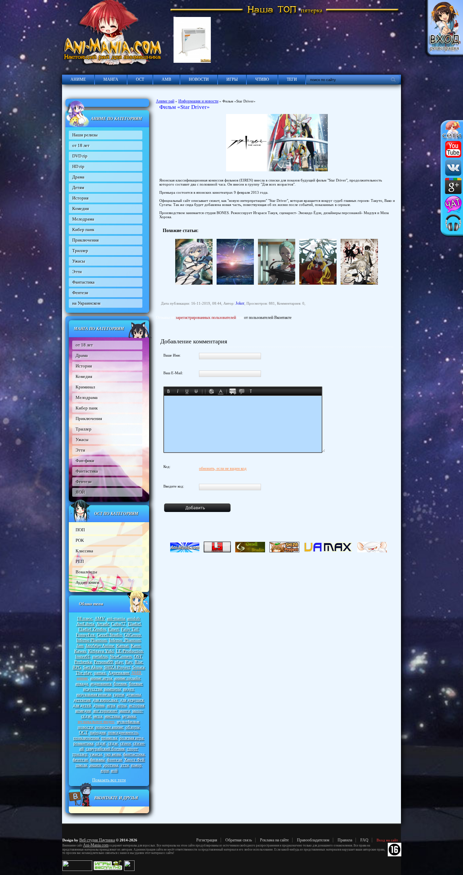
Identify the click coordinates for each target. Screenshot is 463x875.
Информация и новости (198, 101)
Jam (79, 645)
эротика (110, 764)
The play (84, 672)
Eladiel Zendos (92, 629)
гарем (118, 694)
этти (124, 764)
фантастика (134, 754)
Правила (345, 840)
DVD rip (79, 155)
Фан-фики (85, 460)
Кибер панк (83, 229)
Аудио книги (87, 582)
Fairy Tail (130, 629)
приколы (109, 737)
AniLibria (85, 623)
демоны (133, 694)
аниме (82, 678)
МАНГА (110, 79)
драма (99, 705)
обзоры (132, 726)
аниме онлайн (127, 678)
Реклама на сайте (274, 840)
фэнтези (114, 759)
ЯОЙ (80, 492)
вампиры (112, 688)
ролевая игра (131, 737)
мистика (112, 716)
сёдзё (101, 743)
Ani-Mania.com (95, 845)
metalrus (100, 656)
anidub (133, 618)
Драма (78, 176)
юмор (136, 764)
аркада (81, 683)
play (119, 661)
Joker (240, 303)
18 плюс (85, 618)
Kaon (136, 645)
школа (81, 764)
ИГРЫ (232, 79)
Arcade (102, 623)
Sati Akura (92, 667)
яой (114, 770)
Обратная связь (238, 840)
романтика (83, 743)
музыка (129, 716)
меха (97, 716)
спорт (132, 748)
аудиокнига (101, 683)
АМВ (166, 79)
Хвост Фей (134, 759)
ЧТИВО (262, 79)
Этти (77, 271)
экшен (95, 764)
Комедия (80, 208)
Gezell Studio (109, 634)
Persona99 (103, 661)
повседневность (123, 732)
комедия (83, 710)
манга (124, 710)
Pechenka (83, 661)
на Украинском (86, 303)
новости (85, 726)
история (136, 705)
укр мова (112, 754)
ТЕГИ (292, 79)
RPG (77, 667)
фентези (80, 759)
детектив (82, 699)
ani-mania (116, 618)
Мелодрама (83, 219)
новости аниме (109, 726)
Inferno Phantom (91, 640)
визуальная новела (93, 694)
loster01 (82, 656)
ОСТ (140, 79)
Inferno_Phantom (125, 640)
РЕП (80, 561)
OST (138, 656)
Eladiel (134, 623)
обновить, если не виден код (222, 468)
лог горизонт (105, 710)
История (80, 198)
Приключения (85, 240)
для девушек (132, 699)
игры (122, 705)
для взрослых (105, 699)
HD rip (78, 166)
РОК (80, 540)
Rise (139, 661)
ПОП (80, 529)
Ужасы (78, 261)
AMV (100, 618)
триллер (79, 754)
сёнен (125, 743)
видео (128, 688)
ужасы (95, 754)
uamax (100, 672)
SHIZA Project (117, 667)
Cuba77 (118, 623)
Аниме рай (165, 101)
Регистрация (206, 840)
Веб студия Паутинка (97, 840)
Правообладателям (313, 840)
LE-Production (129, 650)
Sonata (138, 667)
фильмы (97, 759)
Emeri (113, 629)
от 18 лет (80, 145)
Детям (78, 187)
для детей (82, 705)
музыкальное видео (96, 721)
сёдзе (113, 743)
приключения (86, 737)
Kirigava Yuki (101, 650)
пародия (98, 732)
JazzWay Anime (99, 645)
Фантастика (83, 282)
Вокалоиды (86, 571)
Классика (84, 550)
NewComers (121, 656)
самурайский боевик (105, 748)
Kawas (80, 650)
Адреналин (118, 672)
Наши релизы (85, 134)
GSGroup (132, 634)
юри (105, 770)
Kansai (122, 645)
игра (111, 705)
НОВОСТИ (199, 79)
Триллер (80, 250)
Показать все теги (109, 779)
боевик (120, 683)
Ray (129, 661)
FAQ (364, 840)
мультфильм (128, 721)
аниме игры (101, 678)
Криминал (85, 386)
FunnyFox (85, 634)
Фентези (80, 292)
